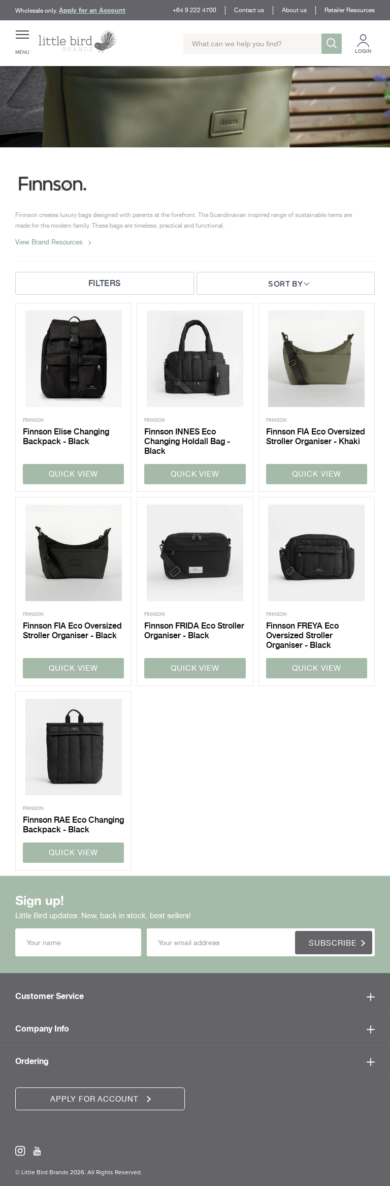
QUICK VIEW (73, 474)
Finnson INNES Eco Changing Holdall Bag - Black (187, 441)
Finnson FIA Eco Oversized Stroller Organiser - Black (72, 630)
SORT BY (285, 283)
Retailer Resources (349, 10)
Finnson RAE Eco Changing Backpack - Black (73, 824)
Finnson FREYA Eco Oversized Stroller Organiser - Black (302, 635)
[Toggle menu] (22, 38)
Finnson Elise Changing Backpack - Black (66, 436)
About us (294, 10)
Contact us (249, 10)
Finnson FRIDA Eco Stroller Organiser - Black (194, 630)
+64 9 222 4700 (194, 10)
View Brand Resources (49, 242)
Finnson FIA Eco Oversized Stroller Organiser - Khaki (315, 436)
